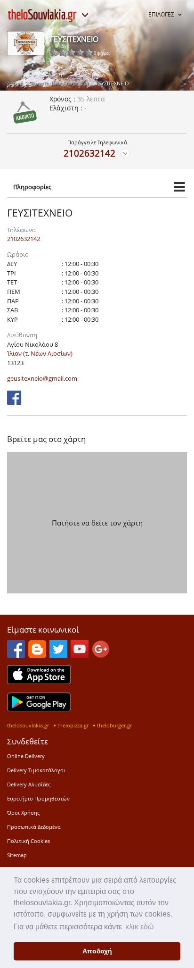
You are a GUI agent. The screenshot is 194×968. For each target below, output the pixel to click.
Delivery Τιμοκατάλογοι (36, 770)
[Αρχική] (42, 15)
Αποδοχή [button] (97, 951)
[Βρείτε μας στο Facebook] (14, 402)
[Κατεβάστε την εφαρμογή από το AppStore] (39, 681)
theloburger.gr (114, 725)
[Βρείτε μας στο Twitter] (58, 655)
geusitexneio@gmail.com (42, 378)
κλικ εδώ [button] (139, 927)
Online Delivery (26, 755)
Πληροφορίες (32, 187)
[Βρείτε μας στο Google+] (101, 655)
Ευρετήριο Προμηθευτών (38, 798)
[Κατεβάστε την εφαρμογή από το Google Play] (39, 708)
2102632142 (89, 153)
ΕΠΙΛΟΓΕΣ (161, 14)
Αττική (15, 83)
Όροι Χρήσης (23, 812)
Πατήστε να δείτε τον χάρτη (97, 522)
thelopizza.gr (73, 725)
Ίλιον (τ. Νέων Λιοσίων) (59, 83)
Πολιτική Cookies (28, 840)
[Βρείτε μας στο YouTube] (80, 655)
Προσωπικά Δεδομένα (34, 826)
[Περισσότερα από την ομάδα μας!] (85, 15)
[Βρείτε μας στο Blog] (37, 655)
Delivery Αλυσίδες (28, 784)
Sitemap (17, 855)
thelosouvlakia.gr (28, 725)
